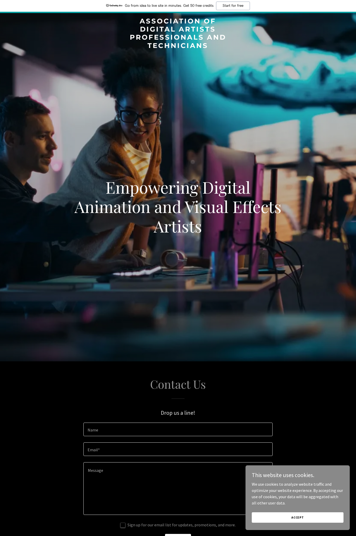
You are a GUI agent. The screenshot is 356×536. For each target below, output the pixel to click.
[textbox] (177, 429)
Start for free (233, 6)
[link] (178, 46)
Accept (297, 517)
